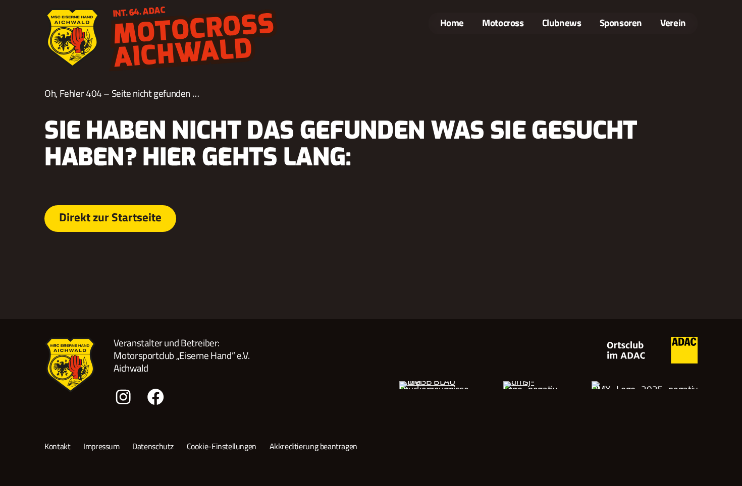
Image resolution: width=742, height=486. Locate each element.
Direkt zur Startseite (110, 217)
